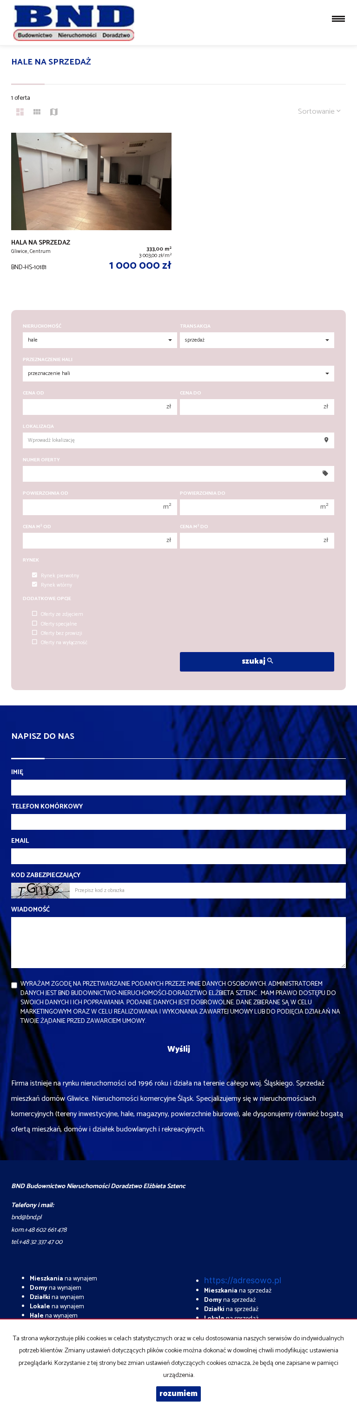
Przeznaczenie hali (48, 359)
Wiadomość (30, 910)
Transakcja (195, 326)
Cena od (33, 393)
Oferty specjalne (59, 624)
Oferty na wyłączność (64, 643)
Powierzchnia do (202, 493)
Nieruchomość (42, 326)
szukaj (254, 661)
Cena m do (194, 527)
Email (20, 841)
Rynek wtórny (56, 585)
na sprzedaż (237, 1291)
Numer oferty (41, 460)
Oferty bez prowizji (61, 633)
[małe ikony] (37, 113)
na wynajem (63, 1278)
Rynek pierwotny (60, 576)
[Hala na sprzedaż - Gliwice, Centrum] (91, 212)
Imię (17, 772)
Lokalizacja (38, 426)
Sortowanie (317, 111)
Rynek (31, 560)
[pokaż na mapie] (54, 113)
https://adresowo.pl (242, 1280)
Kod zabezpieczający (45, 875)
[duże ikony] (20, 113)
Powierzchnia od (45, 493)
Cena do (190, 393)
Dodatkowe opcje (47, 598)
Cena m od (37, 527)
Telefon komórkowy (47, 807)
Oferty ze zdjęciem (62, 614)
